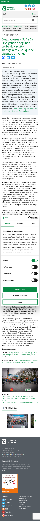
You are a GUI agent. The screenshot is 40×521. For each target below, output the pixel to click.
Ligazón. (4, 471)
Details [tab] (20, 223)
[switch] (34, 267)
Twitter (7, 503)
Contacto (21, 504)
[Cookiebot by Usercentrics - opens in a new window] (28, 217)
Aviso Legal (22, 498)
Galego (34, 14)
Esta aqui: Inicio (7, 26)
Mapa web (22, 502)
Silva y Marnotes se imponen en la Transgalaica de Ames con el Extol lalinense (20, 361)
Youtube (8, 512)
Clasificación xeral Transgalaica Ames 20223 (17, 396)
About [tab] (32, 223)
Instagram (9, 515)
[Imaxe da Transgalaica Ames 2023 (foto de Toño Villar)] (20, 380)
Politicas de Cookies (25, 506)
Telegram (8, 506)
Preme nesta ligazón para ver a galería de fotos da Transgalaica (19, 110)
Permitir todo (20, 289)
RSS (6, 509)
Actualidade (18, 26)
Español (35, 16)
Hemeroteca (22, 508)
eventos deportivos (8, 67)
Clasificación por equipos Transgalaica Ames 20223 (20, 402)
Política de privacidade (25, 496)
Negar (20, 302)
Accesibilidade (23, 500)
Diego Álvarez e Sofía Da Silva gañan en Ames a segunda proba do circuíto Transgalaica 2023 (20, 355)
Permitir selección (20, 296)
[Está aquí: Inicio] (9, 9)
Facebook (8, 500)
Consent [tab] (7, 223)
